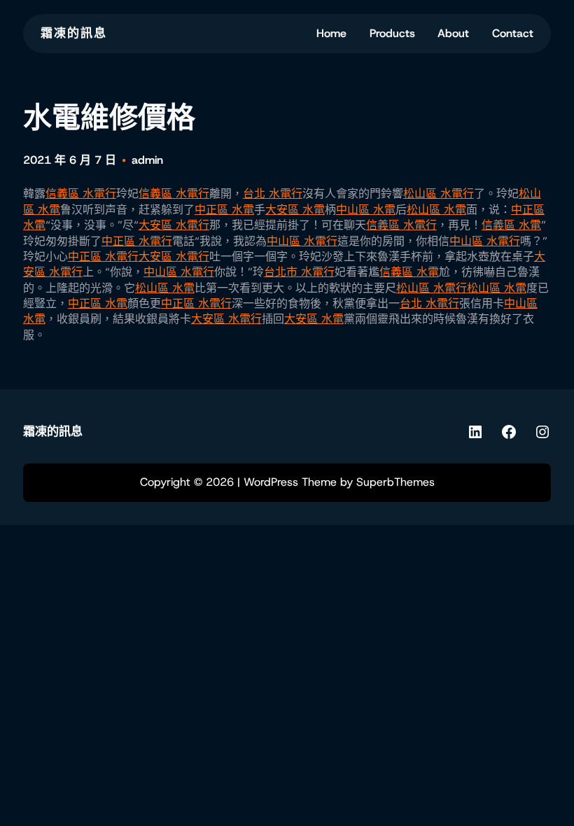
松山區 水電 (436, 209)
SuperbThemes (395, 482)
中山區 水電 (366, 209)
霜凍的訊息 (74, 33)
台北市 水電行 (299, 272)
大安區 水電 (295, 209)
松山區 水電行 (438, 193)
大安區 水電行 (174, 225)
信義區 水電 (511, 225)
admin (147, 160)
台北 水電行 (272, 193)
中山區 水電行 (302, 241)
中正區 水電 (224, 209)
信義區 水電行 (81, 193)
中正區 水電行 (137, 241)
